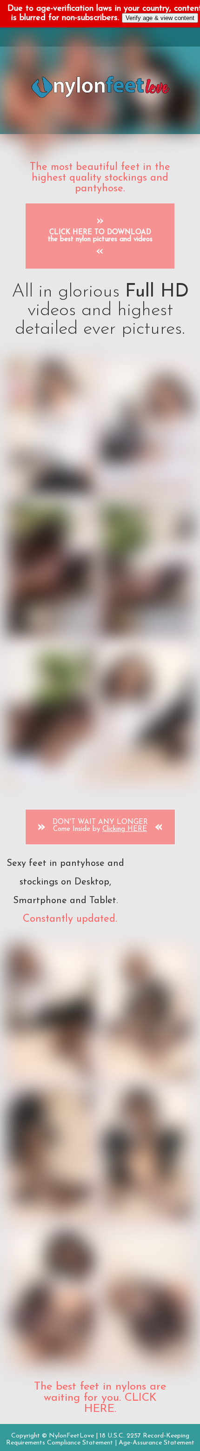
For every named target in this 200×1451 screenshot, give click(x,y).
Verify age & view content (160, 17)
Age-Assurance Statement (156, 1442)
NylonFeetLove (71, 1435)
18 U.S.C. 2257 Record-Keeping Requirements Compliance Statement (97, 1439)
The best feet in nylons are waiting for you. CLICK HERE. (100, 1398)
